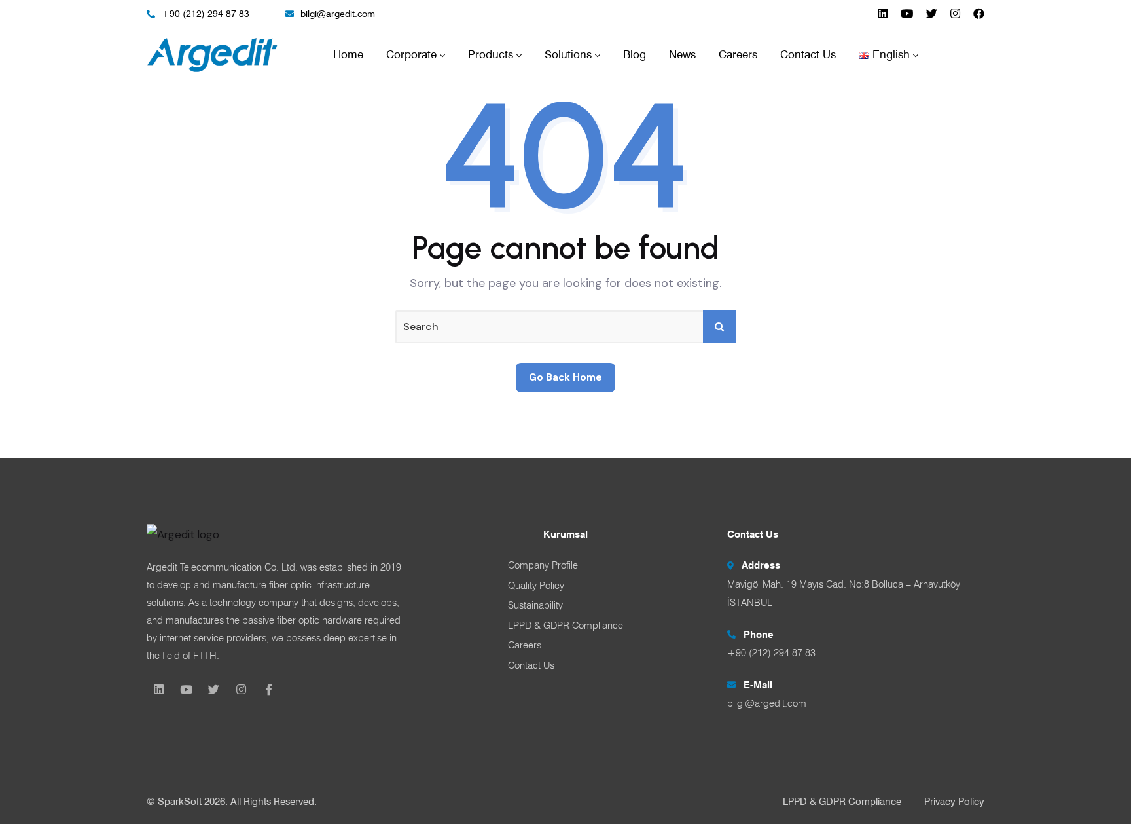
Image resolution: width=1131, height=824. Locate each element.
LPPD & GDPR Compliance (842, 802)
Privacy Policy (954, 802)
